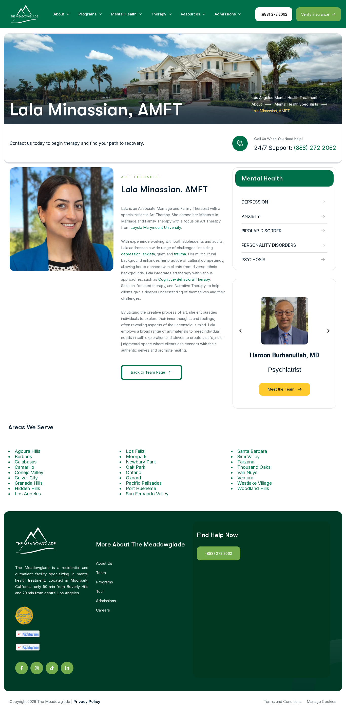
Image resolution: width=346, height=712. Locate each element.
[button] (240, 331)
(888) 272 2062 (315, 147)
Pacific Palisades (144, 483)
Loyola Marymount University (155, 227)
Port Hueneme (141, 488)
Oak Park (135, 467)
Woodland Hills (253, 488)
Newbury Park (141, 461)
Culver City (26, 477)
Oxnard (133, 477)
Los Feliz (135, 451)
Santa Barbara (252, 451)
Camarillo (24, 467)
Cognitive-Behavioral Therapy (184, 279)
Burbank (23, 456)
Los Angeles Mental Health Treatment (284, 97)
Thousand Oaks (254, 467)
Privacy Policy (86, 701)
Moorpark (136, 456)
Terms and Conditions (283, 701)
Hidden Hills (27, 488)
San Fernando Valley (147, 493)
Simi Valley (248, 456)
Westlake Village (254, 483)
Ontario (133, 472)
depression (131, 254)
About (257, 104)
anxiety (149, 254)
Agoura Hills (27, 451)
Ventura (245, 477)
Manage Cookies (321, 701)
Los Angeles (28, 493)
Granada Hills (29, 483)
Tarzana (245, 461)
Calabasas (25, 461)
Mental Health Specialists (296, 104)
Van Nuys (247, 472)
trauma (180, 254)
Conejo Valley (29, 472)
